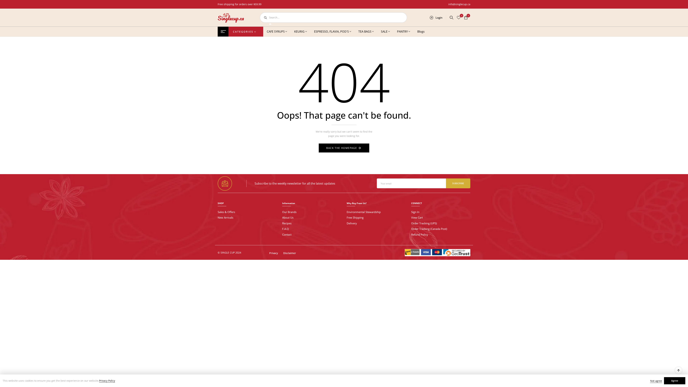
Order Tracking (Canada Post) (429, 229)
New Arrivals (225, 217)
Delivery (352, 223)
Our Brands (289, 212)
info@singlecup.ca (459, 4)
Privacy (273, 253)
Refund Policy (419, 234)
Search (265, 17)
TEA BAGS (364, 32)
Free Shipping (355, 217)
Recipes (287, 223)
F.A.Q (285, 229)
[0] (466, 18)
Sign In (415, 212)
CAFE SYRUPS (276, 32)
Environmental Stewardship (364, 212)
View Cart (417, 217)
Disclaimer (289, 253)
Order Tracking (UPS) (424, 223)
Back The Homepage (341, 148)
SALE (384, 32)
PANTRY (402, 32)
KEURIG (299, 32)
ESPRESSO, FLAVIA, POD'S (331, 32)
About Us (287, 217)
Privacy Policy (107, 380)
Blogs (421, 32)
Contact (287, 234)
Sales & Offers (226, 212)
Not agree (656, 381)
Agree (674, 380)
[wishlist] (458, 18)
